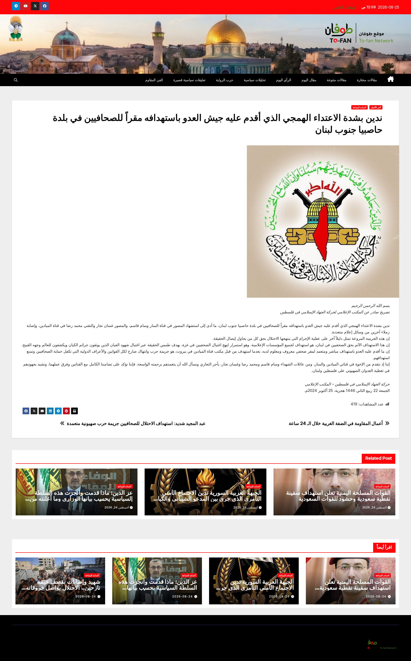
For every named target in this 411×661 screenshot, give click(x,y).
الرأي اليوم (283, 80)
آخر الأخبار (376, 107)
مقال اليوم (309, 80)
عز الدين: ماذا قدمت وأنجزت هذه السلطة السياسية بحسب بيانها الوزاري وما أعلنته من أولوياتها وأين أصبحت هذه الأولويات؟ (81, 498)
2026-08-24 (376, 596)
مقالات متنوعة (337, 80)
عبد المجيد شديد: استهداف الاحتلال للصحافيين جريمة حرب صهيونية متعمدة (136, 423)
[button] (16, 80)
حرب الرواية (225, 80)
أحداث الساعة (359, 107)
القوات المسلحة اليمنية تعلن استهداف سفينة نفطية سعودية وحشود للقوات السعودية (338, 495)
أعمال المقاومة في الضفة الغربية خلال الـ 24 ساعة (336, 423)
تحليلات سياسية (255, 80)
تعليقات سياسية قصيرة (189, 80)
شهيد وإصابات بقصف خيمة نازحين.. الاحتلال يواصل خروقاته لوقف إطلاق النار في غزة (63, 587)
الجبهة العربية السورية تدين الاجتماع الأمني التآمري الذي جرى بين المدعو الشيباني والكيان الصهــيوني (208, 498)
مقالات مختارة (367, 80)
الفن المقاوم (154, 80)
